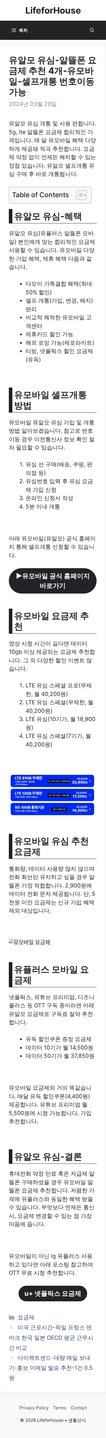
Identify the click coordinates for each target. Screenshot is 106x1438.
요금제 (26, 1317)
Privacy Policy (34, 1408)
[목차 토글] (78, 195)
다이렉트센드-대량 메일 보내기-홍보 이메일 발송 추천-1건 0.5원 (51, 1367)
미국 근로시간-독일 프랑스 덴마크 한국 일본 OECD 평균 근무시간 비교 (51, 1337)
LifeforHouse (53, 10)
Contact (79, 1408)
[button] (92, 30)
